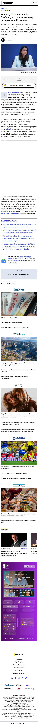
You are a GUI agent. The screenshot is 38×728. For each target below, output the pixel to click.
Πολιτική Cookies (19, 667)
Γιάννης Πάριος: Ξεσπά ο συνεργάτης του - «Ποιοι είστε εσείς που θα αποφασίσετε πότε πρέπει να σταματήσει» (18, 238)
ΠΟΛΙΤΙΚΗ (4, 8)
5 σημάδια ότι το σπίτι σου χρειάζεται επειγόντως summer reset (18, 521)
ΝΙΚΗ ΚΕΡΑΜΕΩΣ (25, 274)
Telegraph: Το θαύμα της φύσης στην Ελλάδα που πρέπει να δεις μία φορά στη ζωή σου (18, 364)
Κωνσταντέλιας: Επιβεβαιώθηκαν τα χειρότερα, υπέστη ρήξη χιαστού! (17, 467)
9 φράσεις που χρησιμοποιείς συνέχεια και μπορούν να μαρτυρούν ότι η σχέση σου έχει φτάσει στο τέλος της (18, 430)
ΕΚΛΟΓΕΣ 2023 (13, 274)
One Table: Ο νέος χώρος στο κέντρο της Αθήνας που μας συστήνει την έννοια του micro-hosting (18, 514)
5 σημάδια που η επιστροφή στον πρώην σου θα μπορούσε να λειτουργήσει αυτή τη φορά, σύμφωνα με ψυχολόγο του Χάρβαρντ (17, 415)
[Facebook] (15, 678)
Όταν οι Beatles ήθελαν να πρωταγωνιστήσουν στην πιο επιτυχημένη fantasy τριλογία (18, 423)
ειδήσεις (16, 260)
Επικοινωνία (19, 659)
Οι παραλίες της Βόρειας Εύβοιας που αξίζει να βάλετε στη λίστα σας (18, 370)
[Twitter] (22, 678)
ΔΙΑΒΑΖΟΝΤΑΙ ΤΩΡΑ (9, 221)
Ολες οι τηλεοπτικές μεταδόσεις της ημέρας (14, 473)
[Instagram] (19, 678)
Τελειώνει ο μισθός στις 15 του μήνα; (12, 318)
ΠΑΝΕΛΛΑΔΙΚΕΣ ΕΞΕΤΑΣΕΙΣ (19, 277)
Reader (20, 256)
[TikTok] (26, 678)
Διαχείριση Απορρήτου (19, 673)
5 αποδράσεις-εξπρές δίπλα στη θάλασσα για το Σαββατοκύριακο (15, 377)
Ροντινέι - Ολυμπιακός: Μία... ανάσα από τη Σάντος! (16, 478)
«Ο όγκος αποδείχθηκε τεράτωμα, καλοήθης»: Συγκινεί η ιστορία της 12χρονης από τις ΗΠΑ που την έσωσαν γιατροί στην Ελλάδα (19, 246)
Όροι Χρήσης (19, 662)
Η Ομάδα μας (19, 670)
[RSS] (12, 678)
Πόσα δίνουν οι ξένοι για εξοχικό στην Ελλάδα (14, 327)
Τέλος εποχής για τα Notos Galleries (12, 322)
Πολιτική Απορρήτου (19, 664)
